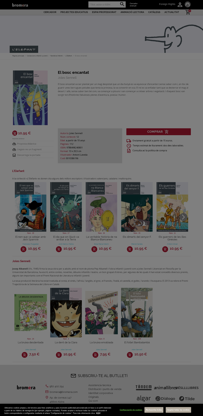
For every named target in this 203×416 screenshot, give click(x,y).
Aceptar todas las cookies (178, 410)
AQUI (98, 413)
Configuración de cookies (131, 410)
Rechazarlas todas (154, 410)
